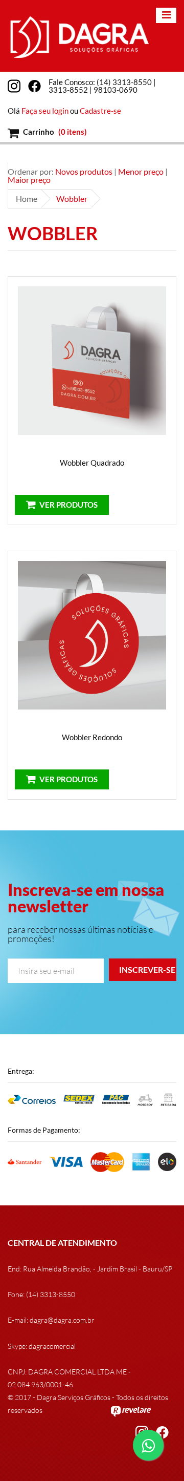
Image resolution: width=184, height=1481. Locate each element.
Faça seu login (44, 110)
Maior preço (29, 179)
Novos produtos (83, 171)
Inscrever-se (147, 969)
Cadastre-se (100, 110)
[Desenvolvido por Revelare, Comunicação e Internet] (131, 1410)
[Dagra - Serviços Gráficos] (79, 36)
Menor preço (141, 171)
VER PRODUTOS (68, 504)
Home (26, 198)
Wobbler (71, 198)
